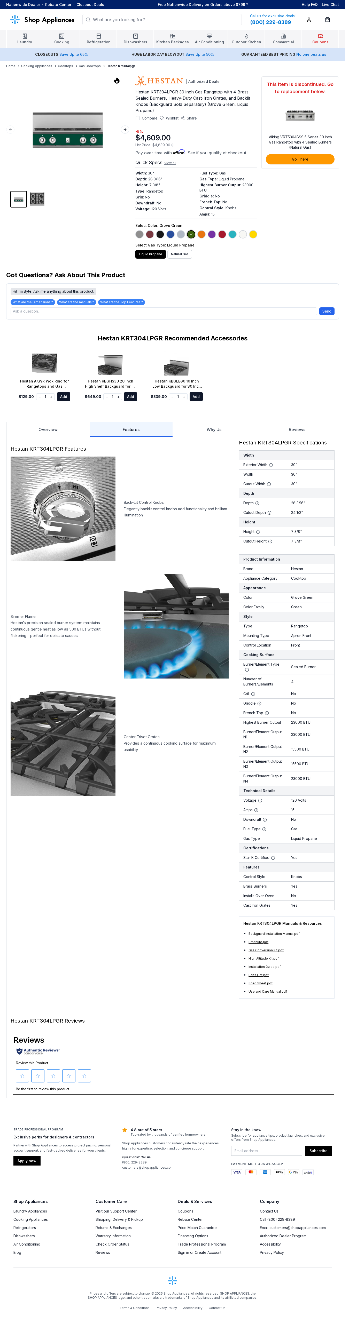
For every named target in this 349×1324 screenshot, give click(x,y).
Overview (48, 429)
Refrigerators (24, 1227)
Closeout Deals (90, 4)
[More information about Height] (258, 532)
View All (170, 163)
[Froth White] (243, 234)
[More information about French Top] (267, 713)
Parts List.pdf (259, 975)
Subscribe (318, 1150)
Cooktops (65, 66)
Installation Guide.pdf (265, 967)
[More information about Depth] (257, 503)
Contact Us (269, 1211)
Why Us (214, 429)
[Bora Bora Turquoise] (232, 234)
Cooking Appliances (36, 66)
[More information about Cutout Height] (270, 541)
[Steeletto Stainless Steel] (139, 234)
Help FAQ (310, 4)
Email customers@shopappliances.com (293, 1227)
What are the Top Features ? (121, 302)
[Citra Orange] (201, 234)
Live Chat (330, 4)
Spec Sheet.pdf (261, 983)
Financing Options (193, 1236)
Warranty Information (113, 1236)
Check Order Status (112, 1244)
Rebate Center (58, 4)
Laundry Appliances (30, 1211)
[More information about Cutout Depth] (269, 513)
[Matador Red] (222, 234)
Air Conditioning (26, 1244)
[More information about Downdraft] (265, 820)
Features (131, 429)
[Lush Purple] (212, 234)
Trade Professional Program (202, 1244)
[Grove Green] (191, 234)
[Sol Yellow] (253, 234)
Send (326, 311)
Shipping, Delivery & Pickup (119, 1219)
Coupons (185, 1211)
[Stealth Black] (160, 234)
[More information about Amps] (256, 810)
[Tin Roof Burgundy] (150, 234)
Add (63, 396)
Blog (17, 1252)
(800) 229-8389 (134, 1162)
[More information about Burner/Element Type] (247, 670)
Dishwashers (24, 1236)
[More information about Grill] (253, 694)
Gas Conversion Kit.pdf (266, 950)
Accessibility (270, 1244)
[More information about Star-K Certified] (273, 858)
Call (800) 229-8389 (277, 1219)
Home (10, 66)
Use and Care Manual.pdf (268, 991)
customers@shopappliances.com (148, 1167)
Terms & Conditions (135, 1308)
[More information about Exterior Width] (271, 465)
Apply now (27, 1161)
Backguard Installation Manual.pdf (274, 934)
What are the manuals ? (76, 302)
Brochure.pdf (258, 942)
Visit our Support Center (116, 1211)
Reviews (297, 429)
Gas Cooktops (90, 66)
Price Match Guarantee (197, 1227)
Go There (300, 159)
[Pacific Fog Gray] (181, 234)
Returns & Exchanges (114, 1227)
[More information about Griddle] (259, 703)
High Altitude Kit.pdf (264, 958)
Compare (150, 118)
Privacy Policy (272, 1252)
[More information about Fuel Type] (264, 829)
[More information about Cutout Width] (269, 484)
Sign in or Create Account (199, 1252)
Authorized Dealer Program (283, 1236)
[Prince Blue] (170, 234)
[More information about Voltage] (260, 801)
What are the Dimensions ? (33, 302)
